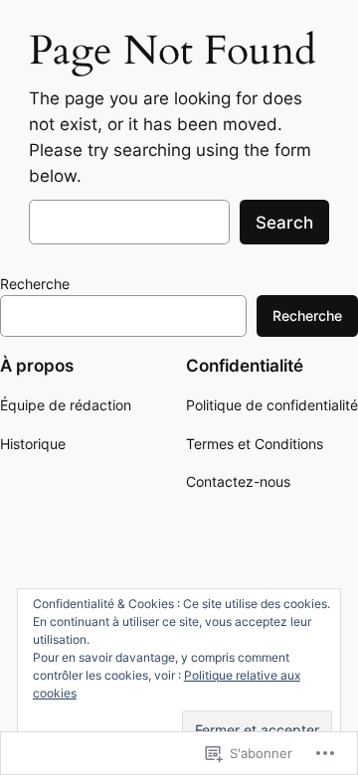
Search (284, 222)
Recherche (35, 283)
